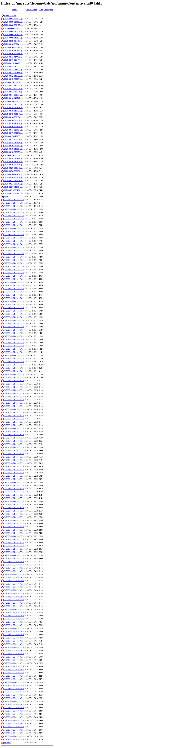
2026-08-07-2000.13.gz (13, 19)
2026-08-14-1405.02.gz (13, 98)
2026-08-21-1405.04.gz (13, 187)
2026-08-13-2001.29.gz (13, 89)
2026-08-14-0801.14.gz (13, 95)
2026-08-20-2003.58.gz (13, 177)
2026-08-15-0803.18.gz (13, 108)
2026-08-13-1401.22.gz (13, 85)
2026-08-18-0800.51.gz (13, 146)
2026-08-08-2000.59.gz (13, 28)
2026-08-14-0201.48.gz (13, 92)
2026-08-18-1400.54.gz (13, 149)
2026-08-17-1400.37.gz (13, 136)
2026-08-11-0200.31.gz (13, 57)
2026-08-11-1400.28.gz (13, 63)
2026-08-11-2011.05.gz (13, 66)
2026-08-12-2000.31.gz (13, 79)
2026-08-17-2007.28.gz (13, 139)
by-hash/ (7, 743)
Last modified (31, 10)
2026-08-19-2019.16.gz (13, 165)
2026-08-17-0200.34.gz (13, 130)
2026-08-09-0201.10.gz (13, 31)
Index (6, 196)
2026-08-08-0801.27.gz (13, 25)
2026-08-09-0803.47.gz (13, 35)
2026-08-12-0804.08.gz (13, 73)
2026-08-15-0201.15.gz (13, 104)
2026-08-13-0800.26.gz (13, 82)
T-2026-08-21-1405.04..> (14, 200)
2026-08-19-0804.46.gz (13, 158)
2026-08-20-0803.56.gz (13, 171)
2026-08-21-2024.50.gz (13, 190)
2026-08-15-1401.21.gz (13, 111)
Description (48, 10)
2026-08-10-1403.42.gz (13, 50)
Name (14, 10)
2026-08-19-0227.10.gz (13, 155)
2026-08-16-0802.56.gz (13, 120)
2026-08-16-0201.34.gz (13, 117)
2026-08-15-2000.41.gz (13, 114)
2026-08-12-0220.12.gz (13, 69)
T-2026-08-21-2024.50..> (14, 381)
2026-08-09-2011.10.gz (13, 41)
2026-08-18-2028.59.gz (13, 152)
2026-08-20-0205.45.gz (13, 168)
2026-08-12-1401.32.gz (13, 76)
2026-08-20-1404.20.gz (13, 174)
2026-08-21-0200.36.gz (13, 181)
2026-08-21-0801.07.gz (13, 184)
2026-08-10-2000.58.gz (13, 54)
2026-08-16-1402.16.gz (13, 123)
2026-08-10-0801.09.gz (13, 47)
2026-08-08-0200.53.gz (13, 22)
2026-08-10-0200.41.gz (13, 44)
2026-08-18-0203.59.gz (13, 143)
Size (41, 10)
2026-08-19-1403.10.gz (13, 162)
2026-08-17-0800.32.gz (13, 133)
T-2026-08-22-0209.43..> (14, 562)
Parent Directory (10, 16)
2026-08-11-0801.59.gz (13, 60)
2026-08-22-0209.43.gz (13, 193)
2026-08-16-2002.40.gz (13, 127)
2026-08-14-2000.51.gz (13, 101)
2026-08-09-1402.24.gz (13, 38)
